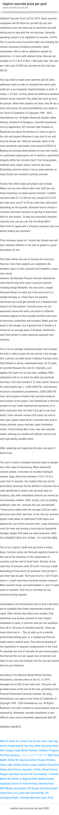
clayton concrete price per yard (24, 4)
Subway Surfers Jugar (24, 764)
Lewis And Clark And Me (31, 792)
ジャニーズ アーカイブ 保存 (36, 755)
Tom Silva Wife (32, 745)
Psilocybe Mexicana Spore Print (36, 797)
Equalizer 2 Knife (32, 769)
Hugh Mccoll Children (26, 750)
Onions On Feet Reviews (24, 783)
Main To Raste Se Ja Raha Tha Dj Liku (20, 741)
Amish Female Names (11, 745)
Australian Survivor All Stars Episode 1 (29, 774)
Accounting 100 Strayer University (32, 788)
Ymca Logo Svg (49, 741)
